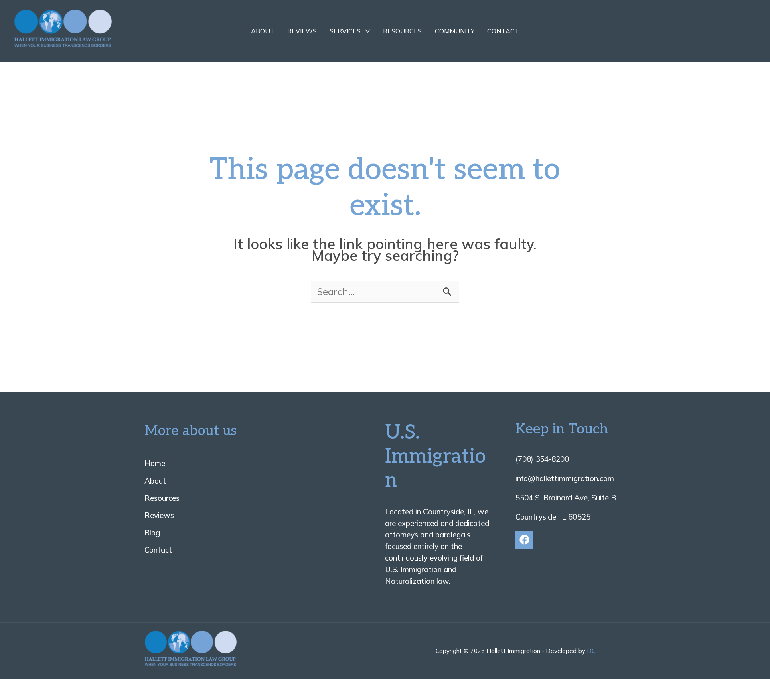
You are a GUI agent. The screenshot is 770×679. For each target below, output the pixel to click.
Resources (402, 31)
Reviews (302, 31)
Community (454, 31)
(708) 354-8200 (542, 459)
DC (591, 651)
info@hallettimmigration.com (564, 478)
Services (345, 31)
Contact (503, 31)
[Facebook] (524, 540)
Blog (152, 532)
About (262, 31)
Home (154, 463)
